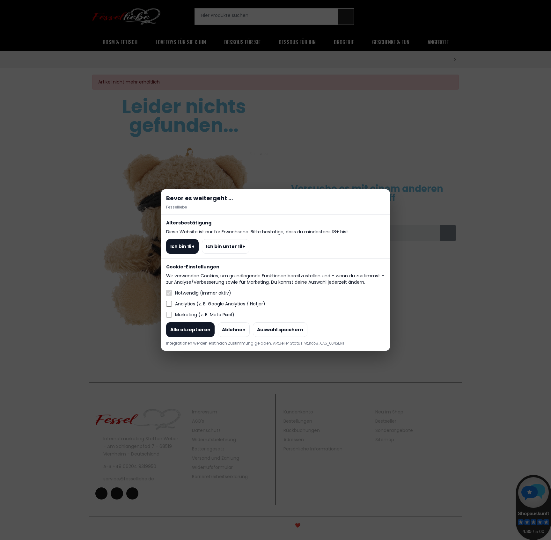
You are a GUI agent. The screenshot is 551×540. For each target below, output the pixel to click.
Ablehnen (234, 329)
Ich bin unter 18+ (225, 246)
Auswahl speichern (280, 329)
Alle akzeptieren (190, 329)
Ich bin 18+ (182, 246)
